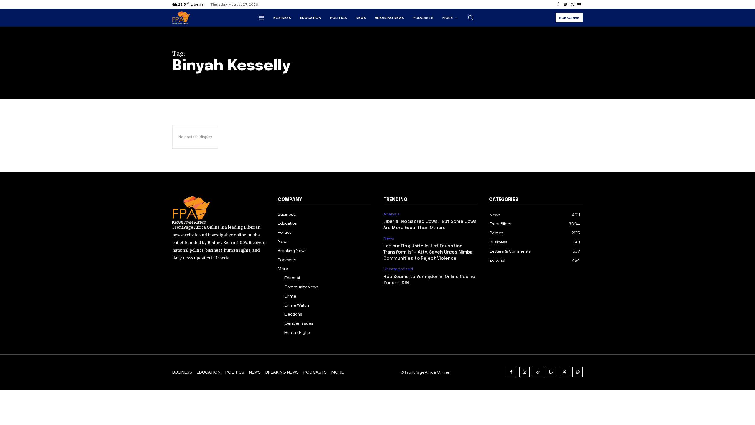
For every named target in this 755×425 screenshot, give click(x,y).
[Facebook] (558, 4)
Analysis (391, 214)
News (388, 238)
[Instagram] (565, 4)
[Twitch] (551, 372)
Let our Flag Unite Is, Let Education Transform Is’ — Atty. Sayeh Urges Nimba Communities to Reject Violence (428, 252)
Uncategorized (398, 269)
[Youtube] (579, 4)
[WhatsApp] (577, 372)
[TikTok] (538, 372)
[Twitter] (572, 4)
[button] (470, 17)
